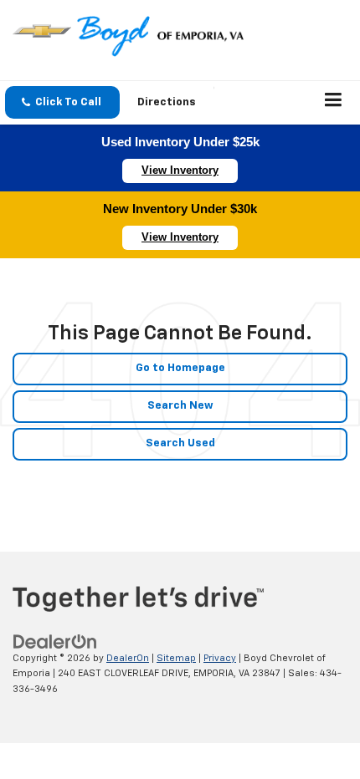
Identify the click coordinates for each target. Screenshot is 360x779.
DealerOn (127, 658)
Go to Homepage (180, 368)
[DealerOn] (55, 641)
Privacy (219, 658)
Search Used (180, 443)
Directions (166, 102)
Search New (180, 405)
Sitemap (176, 658)
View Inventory (180, 170)
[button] (62, 102)
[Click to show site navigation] (333, 103)
